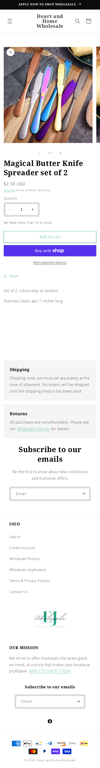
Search (15, 536)
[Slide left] (39, 153)
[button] (9, 21)
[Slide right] (60, 153)
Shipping (9, 190)
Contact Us (18, 591)
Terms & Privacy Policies (29, 580)
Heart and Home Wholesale (56, 760)
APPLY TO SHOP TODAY (50, 671)
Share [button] (14, 276)
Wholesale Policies (33, 428)
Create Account (22, 547)
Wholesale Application (27, 569)
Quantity (10, 198)
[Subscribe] (83, 494)
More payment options (50, 262)
